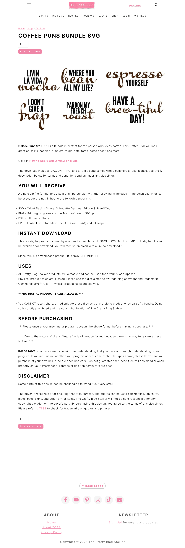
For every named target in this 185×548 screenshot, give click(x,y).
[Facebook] (65, 500)
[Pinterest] (87, 500)
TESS (42, 408)
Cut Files (40, 28)
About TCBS (51, 527)
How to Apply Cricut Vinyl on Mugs (53, 160)
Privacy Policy (51, 532)
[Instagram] (98, 500)
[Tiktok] (109, 500)
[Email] (119, 500)
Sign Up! (115, 522)
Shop (30, 28)
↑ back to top (92, 485)
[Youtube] (76, 500)
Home (21, 28)
